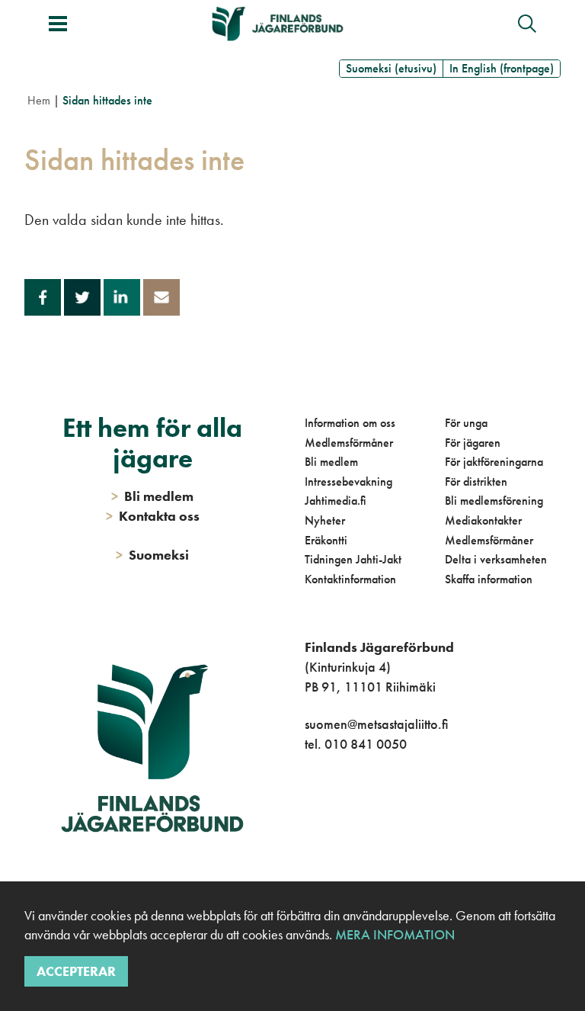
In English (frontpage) (501, 68)
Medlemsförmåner (349, 443)
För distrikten (476, 481)
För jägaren (472, 443)
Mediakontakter (483, 520)
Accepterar (76, 971)
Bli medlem (331, 462)
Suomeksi (152, 554)
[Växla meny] (58, 23)
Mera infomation (393, 934)
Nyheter (325, 520)
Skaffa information (488, 579)
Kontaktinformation (350, 579)
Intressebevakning (348, 481)
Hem (38, 100)
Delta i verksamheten (496, 559)
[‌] (307, 805)
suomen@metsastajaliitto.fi (376, 724)
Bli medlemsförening (494, 501)
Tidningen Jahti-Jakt (353, 559)
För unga (466, 423)
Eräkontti (326, 540)
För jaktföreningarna (494, 462)
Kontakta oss (153, 516)
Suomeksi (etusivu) (391, 68)
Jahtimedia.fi (335, 501)
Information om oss (350, 423)
